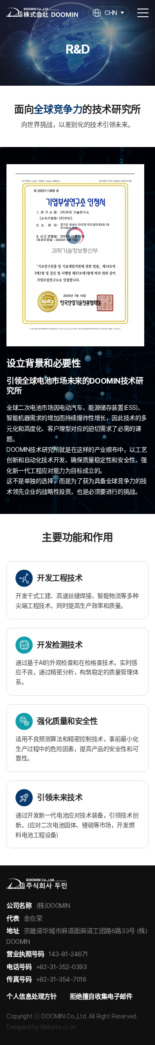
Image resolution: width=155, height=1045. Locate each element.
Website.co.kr (58, 1027)
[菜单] (143, 12)
